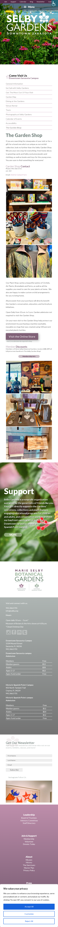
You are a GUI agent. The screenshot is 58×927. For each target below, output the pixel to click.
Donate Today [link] (29, 844)
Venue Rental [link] (11, 106)
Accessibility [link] (11, 123)
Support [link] (13, 2)
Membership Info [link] (29, 356)
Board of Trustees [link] (29, 818)
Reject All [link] (29, 921)
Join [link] (5, 2)
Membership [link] (29, 839)
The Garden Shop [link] (13, 127)
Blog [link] (31, 2)
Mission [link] (29, 860)
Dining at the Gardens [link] (15, 101)
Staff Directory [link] (29, 823)
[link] (55, 3)
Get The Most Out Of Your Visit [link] (19, 92)
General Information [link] (14, 84)
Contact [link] (51, 2)
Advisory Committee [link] (29, 820)
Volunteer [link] (29, 841)
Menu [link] (31, 6)
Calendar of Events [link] (14, 119)
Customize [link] (29, 914)
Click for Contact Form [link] (19, 175)
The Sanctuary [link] (29, 865)
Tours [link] (8, 110)
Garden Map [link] (11, 97)
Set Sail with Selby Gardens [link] (17, 88)
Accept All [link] (29, 906)
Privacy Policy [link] (29, 870)
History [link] (29, 862)
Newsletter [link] (41, 2)
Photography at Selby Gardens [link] (19, 114)
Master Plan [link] (29, 868)
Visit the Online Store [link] (22, 336)
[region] (29, 905)
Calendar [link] (23, 2)
